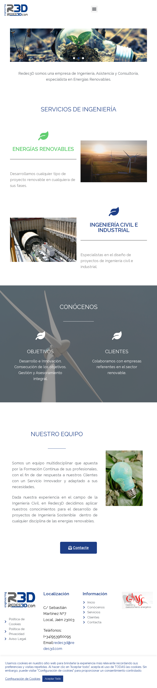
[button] (94, 9)
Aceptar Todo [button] (53, 678)
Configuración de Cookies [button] (22, 678)
